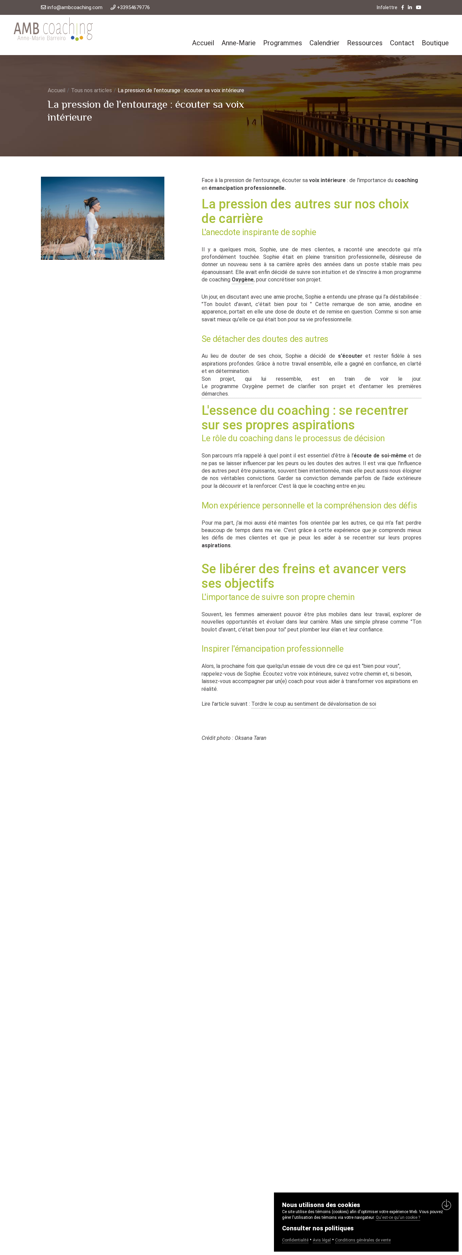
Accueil (203, 43)
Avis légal (322, 1240)
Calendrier (324, 43)
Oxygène (243, 279)
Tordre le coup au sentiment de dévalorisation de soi (313, 704)
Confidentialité (295, 1240)
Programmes (282, 43)
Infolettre (387, 7)
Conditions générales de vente (363, 1240)
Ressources (365, 43)
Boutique (435, 43)
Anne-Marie (239, 43)
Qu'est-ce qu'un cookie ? (398, 1217)
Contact (402, 43)
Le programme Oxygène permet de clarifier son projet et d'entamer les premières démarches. (311, 390)
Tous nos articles (91, 90)
